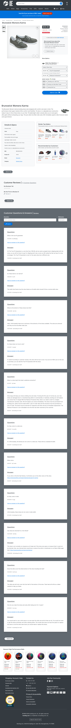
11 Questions (65, 30)
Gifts (35, 8)
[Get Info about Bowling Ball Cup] (45, 87)
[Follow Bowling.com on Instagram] (52, 681)
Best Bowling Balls (9, 690)
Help (63, 8)
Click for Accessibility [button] (30, 701)
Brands (47, 8)
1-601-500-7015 (32, 683)
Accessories (24, 8)
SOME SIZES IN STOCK (55, 37)
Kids (31, 8)
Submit (9, 224)
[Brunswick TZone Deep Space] (62, 152)
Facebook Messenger (31, 690)
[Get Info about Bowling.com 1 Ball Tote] (46, 81)
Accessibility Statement (31, 704)
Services (7, 685)
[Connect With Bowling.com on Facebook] (48, 681)
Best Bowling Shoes (9, 692)
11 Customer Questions (29, 183)
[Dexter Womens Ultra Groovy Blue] (62, 131)
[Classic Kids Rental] (48, 152)
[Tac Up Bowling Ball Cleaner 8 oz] (55, 152)
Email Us (29, 685)
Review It (7, 194)
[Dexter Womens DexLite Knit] (55, 131)
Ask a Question (64, 31)
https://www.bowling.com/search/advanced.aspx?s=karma (22, 477)
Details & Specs (50, 51)
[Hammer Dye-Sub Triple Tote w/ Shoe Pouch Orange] (41, 152)
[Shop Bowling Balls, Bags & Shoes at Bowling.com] (8, 4)
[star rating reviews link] (64, 26)
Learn (56, 8)
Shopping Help (8, 683)
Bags (17, 8)
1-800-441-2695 (31, 680)
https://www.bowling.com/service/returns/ (21, 550)
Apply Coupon (46, 13)
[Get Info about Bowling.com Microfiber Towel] (45, 84)
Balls (8, 8)
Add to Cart (54, 92)
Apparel (41, 8)
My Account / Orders (9, 680)
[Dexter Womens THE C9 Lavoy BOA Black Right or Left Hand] (48, 131)
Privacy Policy (29, 696)
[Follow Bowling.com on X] (50, 681)
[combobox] (38, 3)
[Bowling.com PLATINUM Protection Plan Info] (47, 75)
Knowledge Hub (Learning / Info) (12, 688)
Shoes (12, 8)
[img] (61, 692)
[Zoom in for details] (37, 27)
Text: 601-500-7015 (31, 688)
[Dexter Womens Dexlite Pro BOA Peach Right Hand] (41, 131)
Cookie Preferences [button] (30, 699)
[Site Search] (61, 3)
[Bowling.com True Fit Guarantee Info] (47, 71)
